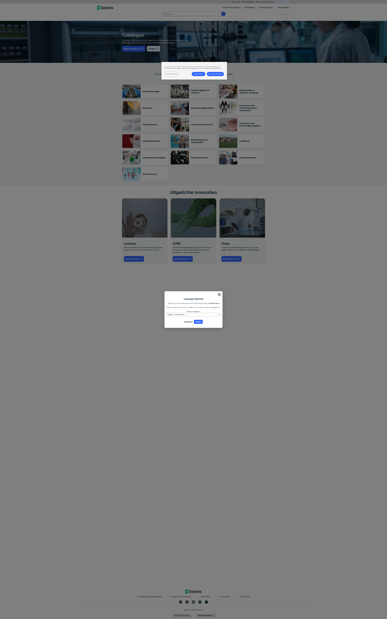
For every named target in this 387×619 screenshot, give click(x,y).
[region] (194, 71)
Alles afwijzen (198, 74)
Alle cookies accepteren (215, 74)
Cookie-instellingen (172, 74)
